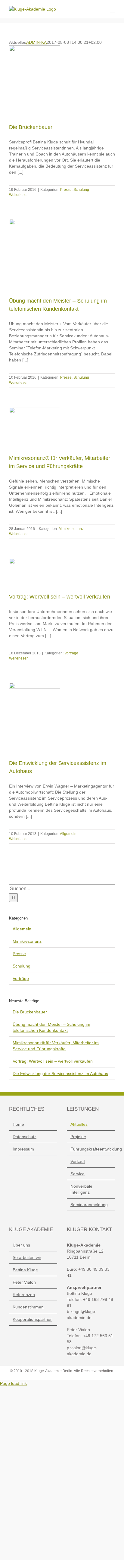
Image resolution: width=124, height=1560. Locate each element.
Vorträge (71, 653)
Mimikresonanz (71, 529)
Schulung (81, 190)
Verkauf (77, 1161)
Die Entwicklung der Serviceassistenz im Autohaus (60, 1073)
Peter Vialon (24, 1282)
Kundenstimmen (28, 1307)
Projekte (78, 1136)
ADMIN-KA (36, 42)
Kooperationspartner (32, 1319)
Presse (66, 190)
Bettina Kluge (25, 1269)
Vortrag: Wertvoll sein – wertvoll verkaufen (59, 597)
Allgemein (68, 834)
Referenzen (24, 1294)
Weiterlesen (19, 195)
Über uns (21, 1245)
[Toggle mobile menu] (112, 9)
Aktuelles (79, 1124)
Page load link (13, 1383)
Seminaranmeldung (89, 1204)
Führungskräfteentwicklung (91, 1149)
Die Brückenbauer (30, 127)
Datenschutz (24, 1136)
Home (18, 1124)
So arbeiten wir (27, 1257)
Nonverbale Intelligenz (81, 1189)
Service (77, 1173)
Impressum (23, 1149)
